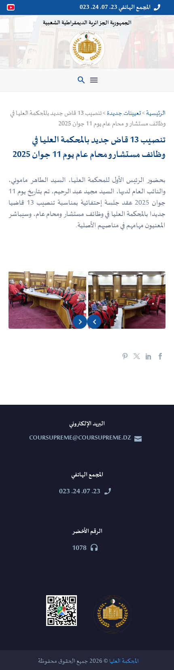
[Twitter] (137, 356)
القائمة (94, 80)
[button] (81, 80)
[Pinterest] (125, 356)
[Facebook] (160, 356)
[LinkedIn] (148, 356)
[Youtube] (11, 7)
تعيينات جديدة (124, 113)
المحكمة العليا (124, 661)
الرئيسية (156, 113)
